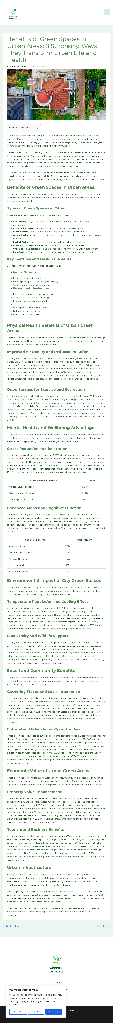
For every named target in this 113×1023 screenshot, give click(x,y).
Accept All (54, 1011)
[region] (36, 1001)
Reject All (36, 1011)
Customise (18, 1011)
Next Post (103, 926)
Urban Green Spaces (17, 66)
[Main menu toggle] (107, 12)
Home (56, 982)
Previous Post (11, 926)
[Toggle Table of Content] (35, 128)
